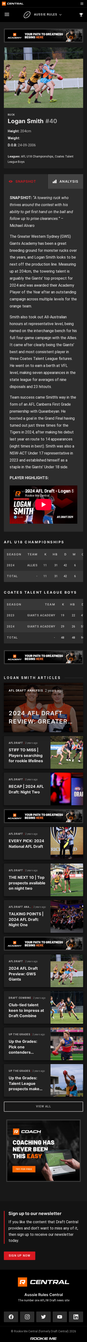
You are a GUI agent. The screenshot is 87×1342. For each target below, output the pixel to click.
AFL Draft (16, 743)
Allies (32, 565)
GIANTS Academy (41, 615)
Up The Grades (19, 1034)
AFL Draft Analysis (26, 690)
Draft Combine (20, 998)
